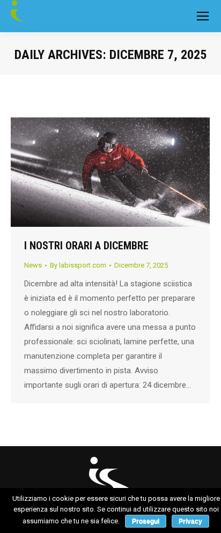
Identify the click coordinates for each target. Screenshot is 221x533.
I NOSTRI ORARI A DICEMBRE (86, 245)
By (78, 265)
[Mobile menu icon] (202, 16)
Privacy (190, 521)
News (33, 265)
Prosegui (145, 521)
